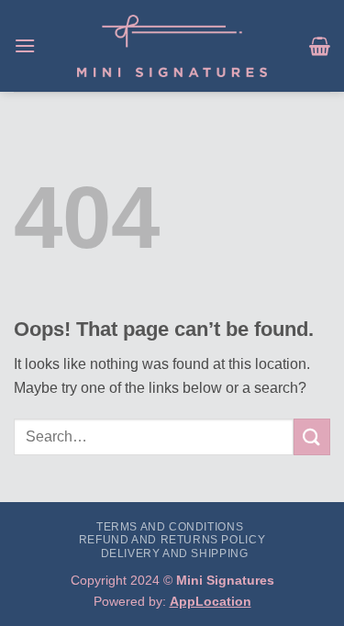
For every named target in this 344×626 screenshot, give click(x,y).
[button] (25, 45)
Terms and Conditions (169, 526)
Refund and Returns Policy (172, 539)
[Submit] (312, 436)
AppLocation (210, 601)
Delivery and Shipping (175, 553)
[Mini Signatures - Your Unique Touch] (172, 46)
